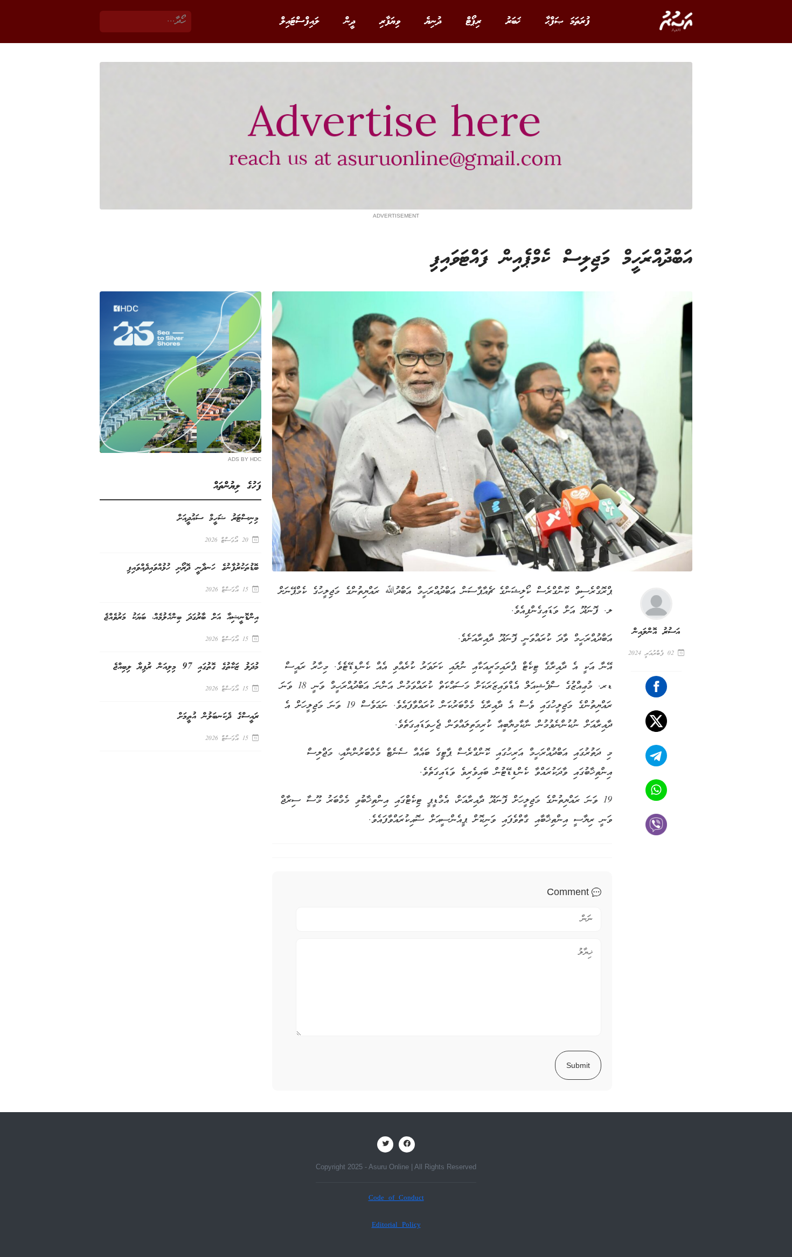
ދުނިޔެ (433, 21)
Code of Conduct (396, 1198)
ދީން (349, 21)
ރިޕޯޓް (473, 21)
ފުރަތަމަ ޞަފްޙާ (567, 21)
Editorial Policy (396, 1225)
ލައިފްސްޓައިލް (299, 21)
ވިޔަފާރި (390, 21)
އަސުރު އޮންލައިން (656, 632)
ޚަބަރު (513, 21)
